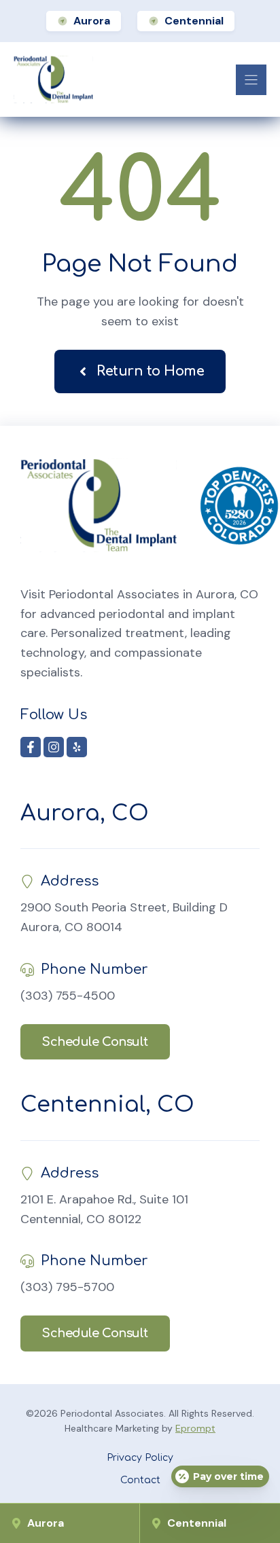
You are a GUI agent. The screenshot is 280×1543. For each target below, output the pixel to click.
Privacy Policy (140, 1458)
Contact (140, 1480)
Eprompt (195, 1428)
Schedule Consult (95, 1042)
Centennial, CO (107, 1105)
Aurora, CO (84, 813)
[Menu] (251, 80)
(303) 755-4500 (67, 995)
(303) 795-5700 (67, 1287)
